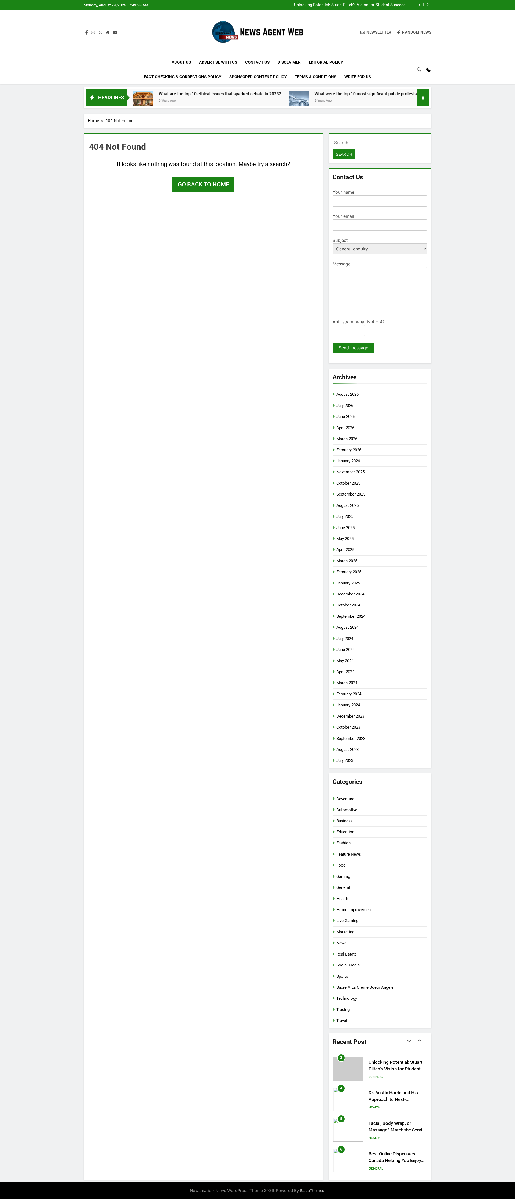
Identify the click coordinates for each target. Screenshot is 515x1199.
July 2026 (344, 405)
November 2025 (350, 472)
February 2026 (348, 450)
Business (344, 821)
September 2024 (350, 616)
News (341, 943)
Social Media (348, 965)
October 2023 (348, 727)
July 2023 (344, 760)
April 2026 (345, 427)
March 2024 (346, 682)
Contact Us (257, 62)
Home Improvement (354, 909)
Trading (343, 1009)
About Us (181, 62)
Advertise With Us (218, 62)
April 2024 (345, 671)
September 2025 (350, 494)
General (343, 887)
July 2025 (344, 516)
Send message (353, 347)
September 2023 (350, 738)
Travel (341, 1020)
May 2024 (345, 660)
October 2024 (348, 605)
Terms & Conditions (315, 76)
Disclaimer (289, 62)
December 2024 (350, 594)
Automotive (346, 809)
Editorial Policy (326, 62)
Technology (346, 998)
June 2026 (345, 416)
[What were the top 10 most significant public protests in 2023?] (266, 101)
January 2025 (348, 583)
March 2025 (346, 561)
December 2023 (350, 716)
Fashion (343, 843)
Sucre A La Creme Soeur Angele (364, 987)
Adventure (345, 798)
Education (345, 832)
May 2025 (345, 538)
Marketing (345, 932)
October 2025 (348, 483)
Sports (342, 976)
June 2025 (345, 527)
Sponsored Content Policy (258, 76)
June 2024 (345, 649)
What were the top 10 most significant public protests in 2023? (342, 93)
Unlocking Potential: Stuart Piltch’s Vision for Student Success (350, 5)
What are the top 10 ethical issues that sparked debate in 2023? (187, 93)
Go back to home (203, 184)
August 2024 (347, 627)
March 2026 (346, 438)
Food (340, 865)
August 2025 (347, 505)
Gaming (343, 876)
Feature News (348, 854)
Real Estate (346, 954)
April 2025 (345, 549)
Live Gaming (347, 920)
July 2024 (344, 638)
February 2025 (348, 571)
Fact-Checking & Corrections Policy (182, 76)
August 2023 (347, 749)
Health (342, 898)
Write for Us (357, 76)
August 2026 (347, 394)
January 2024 (348, 705)
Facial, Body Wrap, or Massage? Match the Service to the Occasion (398, 1130)
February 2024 (348, 694)
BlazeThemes (312, 1190)
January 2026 (348, 461)
